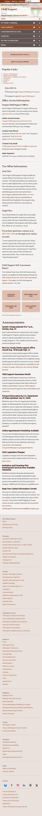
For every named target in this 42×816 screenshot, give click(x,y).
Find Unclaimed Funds (9, 657)
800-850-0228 (21, 133)
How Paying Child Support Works (12, 538)
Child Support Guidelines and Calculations (15, 621)
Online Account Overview (10, 524)
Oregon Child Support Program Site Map (15, 806)
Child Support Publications (10, 648)
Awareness (6, 739)
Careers (5, 722)
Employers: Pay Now (11, 306)
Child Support (17, 15)
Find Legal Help (7, 654)
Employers (6, 693)
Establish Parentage (9, 583)
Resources (6, 639)
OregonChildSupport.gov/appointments (17, 448)
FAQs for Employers (9, 713)
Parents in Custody (8, 666)
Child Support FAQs (31, 306)
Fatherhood (6, 748)
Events (5, 754)
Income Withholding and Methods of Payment (16, 704)
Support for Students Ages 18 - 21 (13, 586)
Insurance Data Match (9, 660)
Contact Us (21, 1)
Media (3, 45)
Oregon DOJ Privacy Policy (11, 800)
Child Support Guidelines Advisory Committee (16, 630)
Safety (5, 766)
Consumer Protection (11, 32)
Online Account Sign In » (19, 54)
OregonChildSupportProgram (29, 92)
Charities (5, 36)
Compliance (6, 589)
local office (9, 114)
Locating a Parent (8, 592)
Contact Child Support (9, 791)
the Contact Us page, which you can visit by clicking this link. (20, 367)
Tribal (4, 678)
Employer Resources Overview (12, 698)
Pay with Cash (7, 551)
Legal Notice (6, 803)
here (37, 484)
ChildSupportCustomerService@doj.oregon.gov (19, 146)
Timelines (5, 672)
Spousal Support (7, 663)
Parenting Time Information (11, 624)
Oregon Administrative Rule (16, 194)
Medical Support (7, 598)
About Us (14, 1)
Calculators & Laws (9, 613)
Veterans (5, 684)
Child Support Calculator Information (14, 77)
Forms (5, 81)
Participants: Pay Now (30, 295)
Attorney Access (7, 527)
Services (5, 571)
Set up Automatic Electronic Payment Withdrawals (18, 554)
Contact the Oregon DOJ (10, 794)
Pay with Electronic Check (10, 548)
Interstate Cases (7, 601)
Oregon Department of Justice (14, 5)
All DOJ (25, 15)
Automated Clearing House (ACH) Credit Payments (18, 707)
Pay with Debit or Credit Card (11, 541)
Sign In (4, 521)
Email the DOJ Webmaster (11, 797)
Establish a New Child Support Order (13, 580)
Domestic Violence (8, 771)
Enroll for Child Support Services (12, 574)
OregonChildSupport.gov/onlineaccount (17, 121)
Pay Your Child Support (10, 74)
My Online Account (9, 519)
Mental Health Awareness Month (12, 751)
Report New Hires (8, 701)
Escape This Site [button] (36, 8)
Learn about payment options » (12, 315)
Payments (6, 536)
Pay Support (13, 156)
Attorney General (9, 23)
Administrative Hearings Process (12, 651)
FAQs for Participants (9, 604)
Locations (7, 1)
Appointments (7, 681)
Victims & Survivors (9, 40)
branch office (11, 139)
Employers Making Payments (11, 563)
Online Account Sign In (10, 75)
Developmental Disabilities (11, 745)
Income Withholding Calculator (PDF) (14, 618)
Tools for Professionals (10, 675)
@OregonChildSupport (26, 96)
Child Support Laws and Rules (11, 627)
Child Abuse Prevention (9, 742)
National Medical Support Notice (13, 710)
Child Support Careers (9, 725)
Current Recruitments (9, 731)
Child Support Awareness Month (12, 757)
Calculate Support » (11, 295)
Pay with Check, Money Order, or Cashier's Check (17, 545)
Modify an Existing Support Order (13, 595)
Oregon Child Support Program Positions (15, 728)
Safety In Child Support (20, 61)
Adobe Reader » (8, 283)
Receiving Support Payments (11, 577)
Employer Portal (8, 83)
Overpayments (7, 560)
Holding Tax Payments (9, 557)
